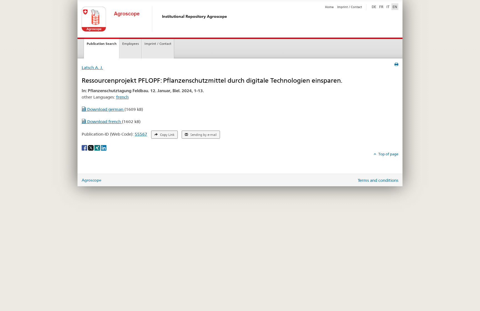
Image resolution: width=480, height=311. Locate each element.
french (122, 97)
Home (329, 7)
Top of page (388, 154)
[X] (91, 147)
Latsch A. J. (92, 67)
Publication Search (102, 43)
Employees (130, 43)
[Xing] (97, 147)
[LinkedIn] (103, 147)
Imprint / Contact (349, 7)
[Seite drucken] (396, 64)
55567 (141, 134)
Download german (105, 109)
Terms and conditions (378, 180)
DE (374, 6)
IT (387, 6)
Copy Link (166, 135)
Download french (104, 121)
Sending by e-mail (203, 135)
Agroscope (91, 180)
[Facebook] (85, 147)
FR (381, 6)
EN (394, 6)
